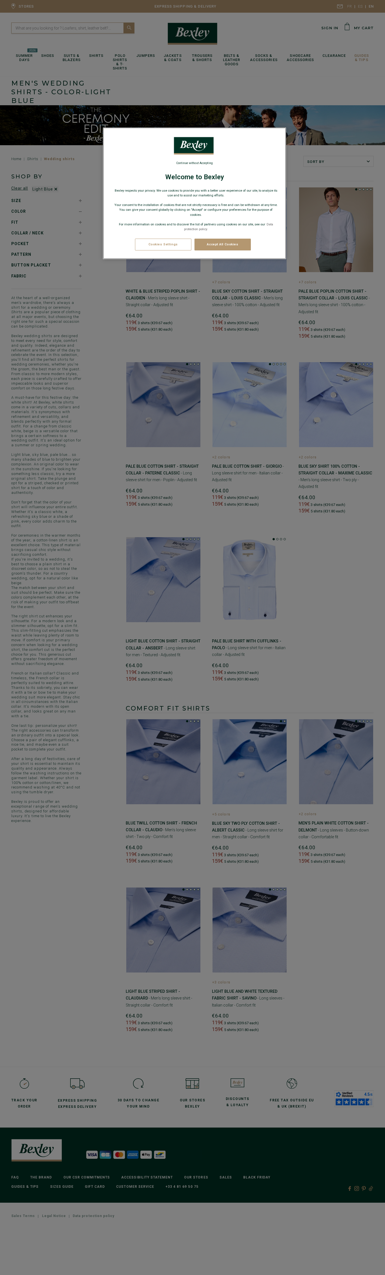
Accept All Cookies (222, 244)
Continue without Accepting (194, 163)
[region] (194, 193)
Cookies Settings (163, 244)
